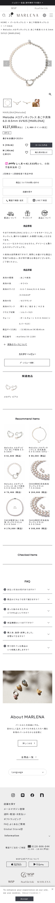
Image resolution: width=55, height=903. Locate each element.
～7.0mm (8, 26)
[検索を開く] (4, 15)
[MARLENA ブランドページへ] (27, 15)
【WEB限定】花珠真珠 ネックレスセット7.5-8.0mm (39, 485)
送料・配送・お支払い (15, 814)
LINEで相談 (41, 200)
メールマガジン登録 (14, 808)
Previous (6, 63)
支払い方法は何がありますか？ (21, 589)
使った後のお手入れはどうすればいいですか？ (18, 611)
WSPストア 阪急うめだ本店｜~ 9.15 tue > (29, 2)
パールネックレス (18, 22)
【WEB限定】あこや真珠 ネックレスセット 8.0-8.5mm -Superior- (14, 523)
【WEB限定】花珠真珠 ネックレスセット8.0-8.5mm (39, 522)
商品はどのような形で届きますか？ (23, 599)
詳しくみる (27, 743)
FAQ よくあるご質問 (14, 824)
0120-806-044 (41, 846)
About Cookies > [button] (31, 893)
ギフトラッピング (12, 819)
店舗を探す (27, 191)
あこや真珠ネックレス (39, 22)
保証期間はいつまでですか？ (20, 622)
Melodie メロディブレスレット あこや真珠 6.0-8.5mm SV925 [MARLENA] (14, 486)
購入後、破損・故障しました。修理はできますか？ (20, 634)
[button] (45, 15)
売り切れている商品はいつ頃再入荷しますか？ (18, 648)
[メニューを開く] (51, 15)
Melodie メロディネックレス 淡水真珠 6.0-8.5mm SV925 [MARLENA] (38, 450)
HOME (4, 22)
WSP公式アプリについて (27, 859)
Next (49, 63)
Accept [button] (24, 899)
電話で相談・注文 (16, 200)
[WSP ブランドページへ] (14, 8)
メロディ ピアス (11, 396)
